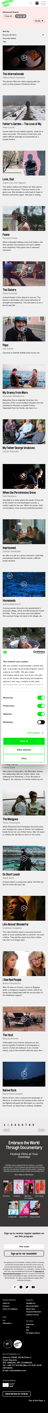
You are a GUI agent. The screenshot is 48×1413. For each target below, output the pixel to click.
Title (4, 42)
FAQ (27, 1327)
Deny (24, 758)
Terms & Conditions (10, 1309)
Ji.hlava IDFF (23, 1217)
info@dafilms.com (17, 1370)
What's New (30, 1309)
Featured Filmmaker (33, 1312)
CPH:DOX (6, 1196)
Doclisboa (17, 1196)
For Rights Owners (33, 1333)
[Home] (8, 3)
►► (34, 1130)
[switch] (41, 706)
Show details (34, 733)
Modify (38, 21)
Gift (27, 1330)
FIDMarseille (12, 1217)
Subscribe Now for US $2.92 (16, 1394)
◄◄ (13, 1130)
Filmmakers (7, 1323)
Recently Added (9, 38)
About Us (6, 1303)
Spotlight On (30, 1303)
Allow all (24, 741)
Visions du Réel (35, 1217)
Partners (6, 1306)
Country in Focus (32, 1315)
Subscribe (30, 1324)
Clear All (8, 16)
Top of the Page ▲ (37, 1400)
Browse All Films (9, 35)
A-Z (4, 1320)
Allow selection (24, 750)
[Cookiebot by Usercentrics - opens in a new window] (34, 652)
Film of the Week (32, 1306)
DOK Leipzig (39, 1196)
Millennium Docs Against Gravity (28, 1197)
